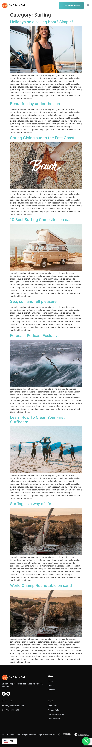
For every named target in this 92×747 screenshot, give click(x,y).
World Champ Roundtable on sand (41, 585)
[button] (88, 5)
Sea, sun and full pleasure (33, 301)
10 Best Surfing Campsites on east (41, 219)
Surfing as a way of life (30, 503)
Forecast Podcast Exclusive (35, 335)
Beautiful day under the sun (35, 103)
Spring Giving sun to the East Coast (42, 137)
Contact (51, 689)
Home (50, 681)
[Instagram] (4, 694)
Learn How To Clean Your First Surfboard (37, 419)
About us (51, 685)
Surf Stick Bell (17, 5)
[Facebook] (8, 694)
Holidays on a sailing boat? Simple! (41, 22)
